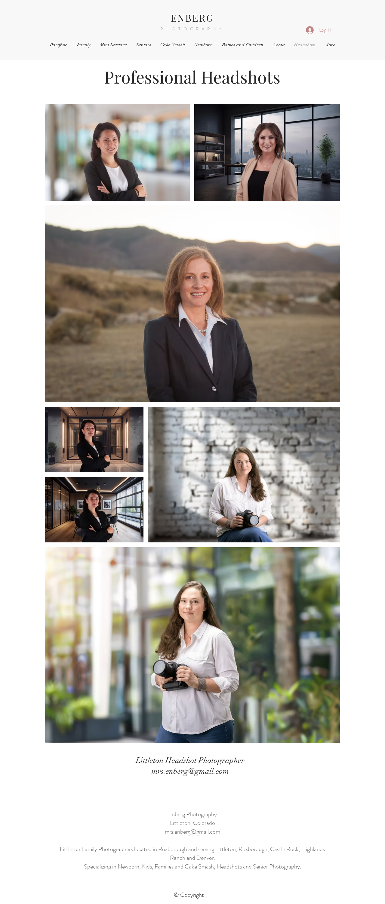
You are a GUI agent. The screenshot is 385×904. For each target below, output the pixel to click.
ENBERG (192, 17)
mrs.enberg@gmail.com (192, 831)
